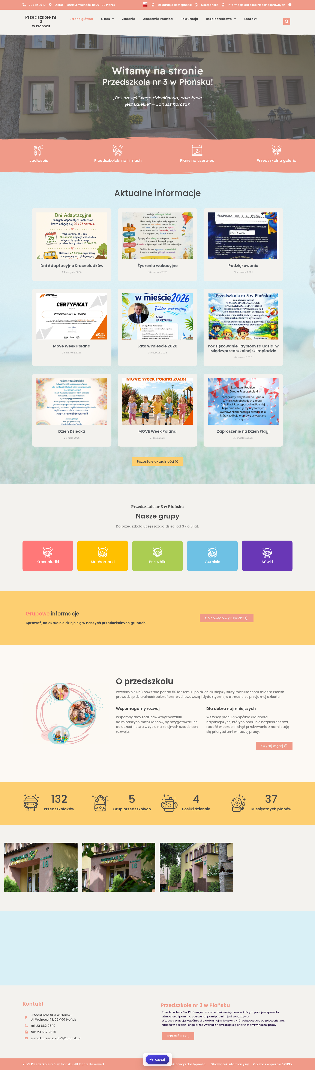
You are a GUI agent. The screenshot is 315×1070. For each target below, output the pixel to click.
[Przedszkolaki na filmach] (117, 150)
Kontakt (250, 19)
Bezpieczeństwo (219, 19)
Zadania (128, 19)
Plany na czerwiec (197, 160)
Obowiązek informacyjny (229, 1064)
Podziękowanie (243, 265)
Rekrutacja (189, 19)
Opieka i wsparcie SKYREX (272, 1064)
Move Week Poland (71, 346)
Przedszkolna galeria (276, 160)
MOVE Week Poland (157, 431)
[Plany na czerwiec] (197, 150)
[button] (286, 21)
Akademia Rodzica (158, 19)
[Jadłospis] (38, 150)
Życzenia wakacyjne (158, 265)
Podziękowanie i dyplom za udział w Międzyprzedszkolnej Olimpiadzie (243, 348)
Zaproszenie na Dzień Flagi (243, 431)
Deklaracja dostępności (187, 1064)
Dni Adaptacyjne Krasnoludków (71, 265)
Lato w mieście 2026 (157, 346)
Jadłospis (38, 160)
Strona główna (81, 19)
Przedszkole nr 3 (41, 21)
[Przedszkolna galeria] (276, 150)
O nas (105, 19)
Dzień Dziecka (71, 431)
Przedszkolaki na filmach (118, 160)
